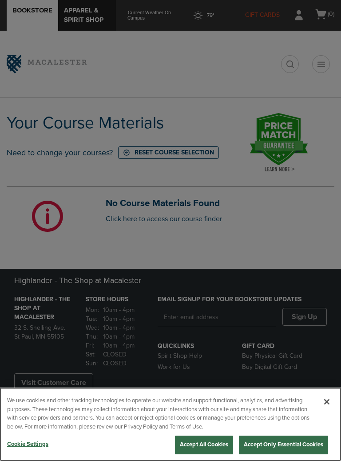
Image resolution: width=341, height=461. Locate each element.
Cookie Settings (27, 444)
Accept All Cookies (204, 444)
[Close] (327, 402)
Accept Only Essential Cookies (283, 444)
